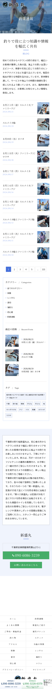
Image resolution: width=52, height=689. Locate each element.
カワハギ (41, 409)
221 (43, 269)
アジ (20, 409)
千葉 (8, 404)
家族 (22, 404)
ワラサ (8, 415)
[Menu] (48, 4)
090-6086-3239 (27, 555)
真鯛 (33, 409)
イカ (27, 409)
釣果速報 (11, 316)
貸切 (9, 302)
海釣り (10, 307)
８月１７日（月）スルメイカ (16, 171)
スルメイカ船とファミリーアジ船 (18, 219)
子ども (29, 404)
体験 (9, 293)
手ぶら (37, 404)
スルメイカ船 (9, 122)
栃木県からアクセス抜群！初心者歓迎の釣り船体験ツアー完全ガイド (25, 396)
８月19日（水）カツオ (13, 138)
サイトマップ (39, 669)
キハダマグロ (11, 409)
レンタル (11, 297)
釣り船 (15, 404)
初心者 (10, 312)
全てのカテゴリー (14, 288)
